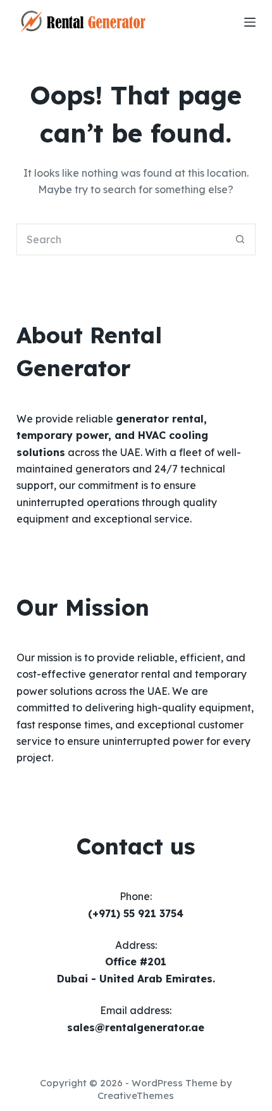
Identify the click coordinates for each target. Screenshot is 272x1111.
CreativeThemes (135, 1095)
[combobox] (121, 239)
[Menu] (250, 22)
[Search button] (240, 239)
